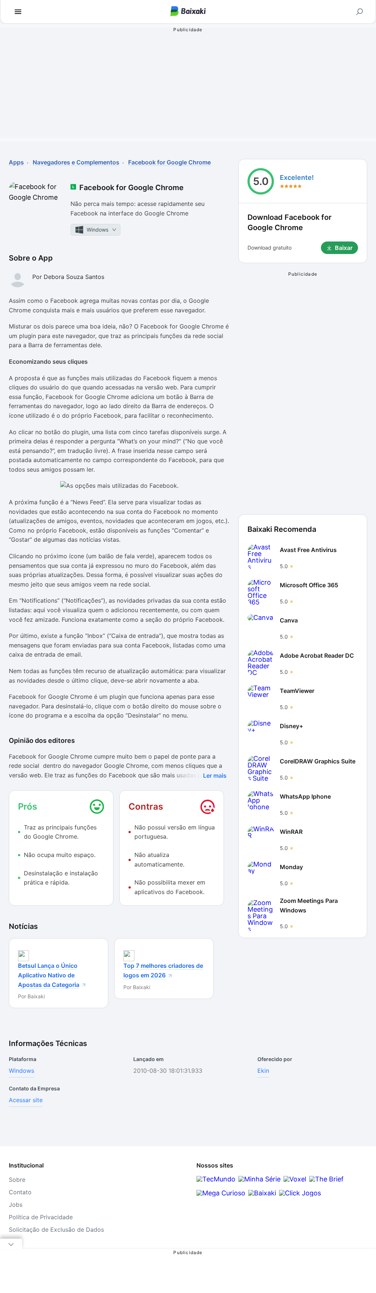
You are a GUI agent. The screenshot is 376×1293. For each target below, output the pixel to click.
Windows (21, 1070)
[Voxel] (294, 1179)
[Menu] (18, 12)
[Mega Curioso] (220, 1193)
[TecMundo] (215, 1179)
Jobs (15, 1204)
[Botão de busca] (359, 11)
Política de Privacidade (41, 1217)
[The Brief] (326, 1179)
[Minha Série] (259, 1179)
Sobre (17, 1180)
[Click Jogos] (300, 1193)
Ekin (263, 1070)
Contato (20, 1192)
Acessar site (26, 1100)
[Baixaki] (262, 1193)
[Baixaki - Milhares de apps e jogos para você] (188, 12)
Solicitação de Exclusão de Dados (56, 1229)
